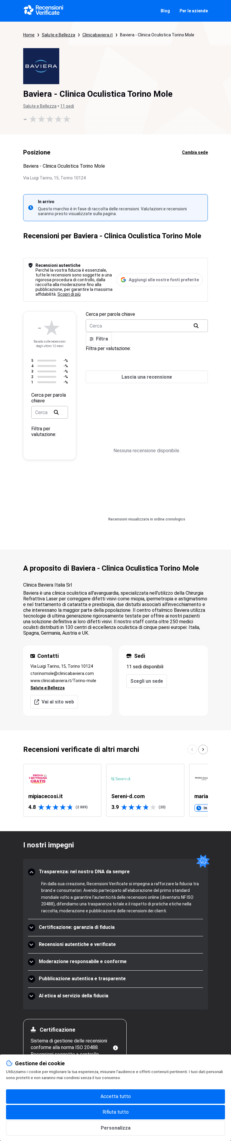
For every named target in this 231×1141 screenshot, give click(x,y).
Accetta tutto (115, 1096)
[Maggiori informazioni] (115, 1047)
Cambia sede (195, 152)
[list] (115, 790)
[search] (56, 412)
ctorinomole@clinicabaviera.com (62, 673)
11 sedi (67, 106)
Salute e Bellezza (58, 34)
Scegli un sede (146, 681)
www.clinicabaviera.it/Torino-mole (63, 680)
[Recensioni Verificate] (43, 10)
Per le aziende (194, 10)
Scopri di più (69, 294)
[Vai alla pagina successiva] (203, 749)
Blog (165, 10)
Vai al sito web (58, 702)
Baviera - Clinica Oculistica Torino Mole (157, 34)
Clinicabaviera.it (97, 34)
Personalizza (116, 1128)
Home (29, 34)
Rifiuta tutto (116, 1112)
